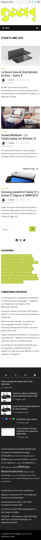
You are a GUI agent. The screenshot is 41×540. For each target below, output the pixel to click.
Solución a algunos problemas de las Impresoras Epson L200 (25, 394)
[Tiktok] (38, 1)
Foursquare (20, 262)
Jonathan (11, 80)
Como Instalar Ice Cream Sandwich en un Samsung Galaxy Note (27, 431)
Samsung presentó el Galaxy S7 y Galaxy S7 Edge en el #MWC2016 (20, 193)
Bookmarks (30, 448)
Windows (34, 279)
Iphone (10, 462)
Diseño (13, 456)
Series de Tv (13, 475)
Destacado (6, 455)
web (2, 481)
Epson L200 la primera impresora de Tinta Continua (26, 407)
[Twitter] (32, 1)
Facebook (12, 262)
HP (9, 266)
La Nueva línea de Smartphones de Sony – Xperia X (19, 74)
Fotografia (26, 456)
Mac (34, 463)
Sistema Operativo (30, 275)
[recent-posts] (15, 375)
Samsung (4, 188)
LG (23, 269)
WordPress (5, 536)
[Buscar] (32, 228)
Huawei (4, 132)
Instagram (5, 269)
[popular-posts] (6, 375)
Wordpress (5, 282)
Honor (4, 266)
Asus (20, 256)
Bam (13, 536)
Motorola (30, 269)
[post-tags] (35, 375)
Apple (9, 256)
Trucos (13, 478)
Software (29, 475)
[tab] (6, 375)
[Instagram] (35, 1)
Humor (29, 266)
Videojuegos (25, 478)
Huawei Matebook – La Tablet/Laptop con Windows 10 (18, 137)
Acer (3, 256)
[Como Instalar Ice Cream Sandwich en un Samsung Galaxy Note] (8, 429)
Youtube (19, 282)
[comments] (25, 375)
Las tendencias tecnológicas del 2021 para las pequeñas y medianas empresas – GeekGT (19, 348)
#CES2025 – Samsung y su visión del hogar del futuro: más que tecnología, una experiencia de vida (19, 519)
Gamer (32, 456)
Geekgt (18, 534)
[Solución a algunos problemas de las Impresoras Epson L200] (6, 393)
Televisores (8, 478)
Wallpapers (37, 478)
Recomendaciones (8, 275)
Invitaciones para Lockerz (27, 419)
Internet (34, 459)
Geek (28, 262)
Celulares (5, 259)
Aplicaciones (13, 449)
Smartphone (22, 475)
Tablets (3, 478)
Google (34, 262)
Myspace (5, 272)
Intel (12, 269)
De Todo (29, 259)
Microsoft (4, 467)
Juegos (18, 269)
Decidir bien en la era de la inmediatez (17, 490)
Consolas (13, 259)
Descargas (21, 259)
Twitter (10, 279)
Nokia (12, 272)
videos (31, 478)
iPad (5, 463)
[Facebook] (30, 1)
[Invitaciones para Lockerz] (8, 419)
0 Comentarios (9, 83)
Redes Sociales (29, 472)
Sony (3, 69)
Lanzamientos (27, 462)
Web (27, 279)
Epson (4, 262)
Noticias (18, 272)
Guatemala (16, 459)
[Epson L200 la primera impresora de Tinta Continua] (6, 406)
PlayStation (27, 272)
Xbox (13, 282)
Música (11, 467)
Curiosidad (16, 452)
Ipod (15, 463)
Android (4, 449)
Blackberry (27, 256)
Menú (7, 28)
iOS (2, 463)
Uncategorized (19, 279)
